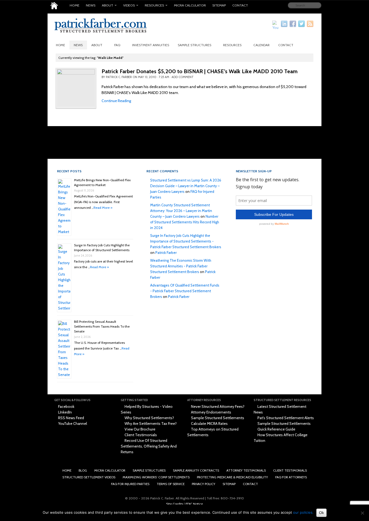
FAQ (117, 45)
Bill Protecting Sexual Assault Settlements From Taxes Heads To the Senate (102, 326)
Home (74, 5)
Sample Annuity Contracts (196, 470)
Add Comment (183, 77)
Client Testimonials (140, 434)
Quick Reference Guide (276, 429)
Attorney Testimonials (246, 470)
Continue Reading (116, 100)
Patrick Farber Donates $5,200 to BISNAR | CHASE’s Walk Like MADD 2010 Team (200, 71)
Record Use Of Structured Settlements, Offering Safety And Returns (149, 446)
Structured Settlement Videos (88, 477)
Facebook (65, 406)
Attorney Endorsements (210, 412)
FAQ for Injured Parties (130, 484)
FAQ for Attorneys (291, 477)
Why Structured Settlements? (149, 417)
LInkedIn (64, 412)
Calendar (261, 45)
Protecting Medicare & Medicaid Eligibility (232, 477)
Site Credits (174, 504)
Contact (240, 5)
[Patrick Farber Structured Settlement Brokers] (54, 5)
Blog (83, 470)
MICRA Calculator (190, 5)
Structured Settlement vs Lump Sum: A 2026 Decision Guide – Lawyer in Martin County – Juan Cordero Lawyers (185, 186)
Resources (154, 5)
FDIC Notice (194, 504)
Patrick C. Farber (119, 77)
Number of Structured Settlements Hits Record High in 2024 (184, 222)
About (107, 5)
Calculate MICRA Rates (209, 423)
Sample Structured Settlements (217, 417)
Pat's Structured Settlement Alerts (285, 417)
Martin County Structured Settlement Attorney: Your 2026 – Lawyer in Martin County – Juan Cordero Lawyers (181, 211)
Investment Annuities (150, 45)
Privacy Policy (203, 484)
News (90, 5)
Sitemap (219, 5)
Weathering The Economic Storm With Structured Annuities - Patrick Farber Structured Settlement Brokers (180, 266)
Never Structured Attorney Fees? (217, 406)
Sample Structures (194, 45)
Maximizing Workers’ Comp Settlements (156, 477)
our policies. (303, 512)
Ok (321, 512)
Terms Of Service (171, 484)
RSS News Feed (70, 417)
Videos (129, 5)
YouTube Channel (72, 423)
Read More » (102, 208)
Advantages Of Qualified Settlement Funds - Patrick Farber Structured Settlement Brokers (184, 291)
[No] (362, 513)
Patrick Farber (166, 252)
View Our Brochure (139, 429)
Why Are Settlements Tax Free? (150, 423)
